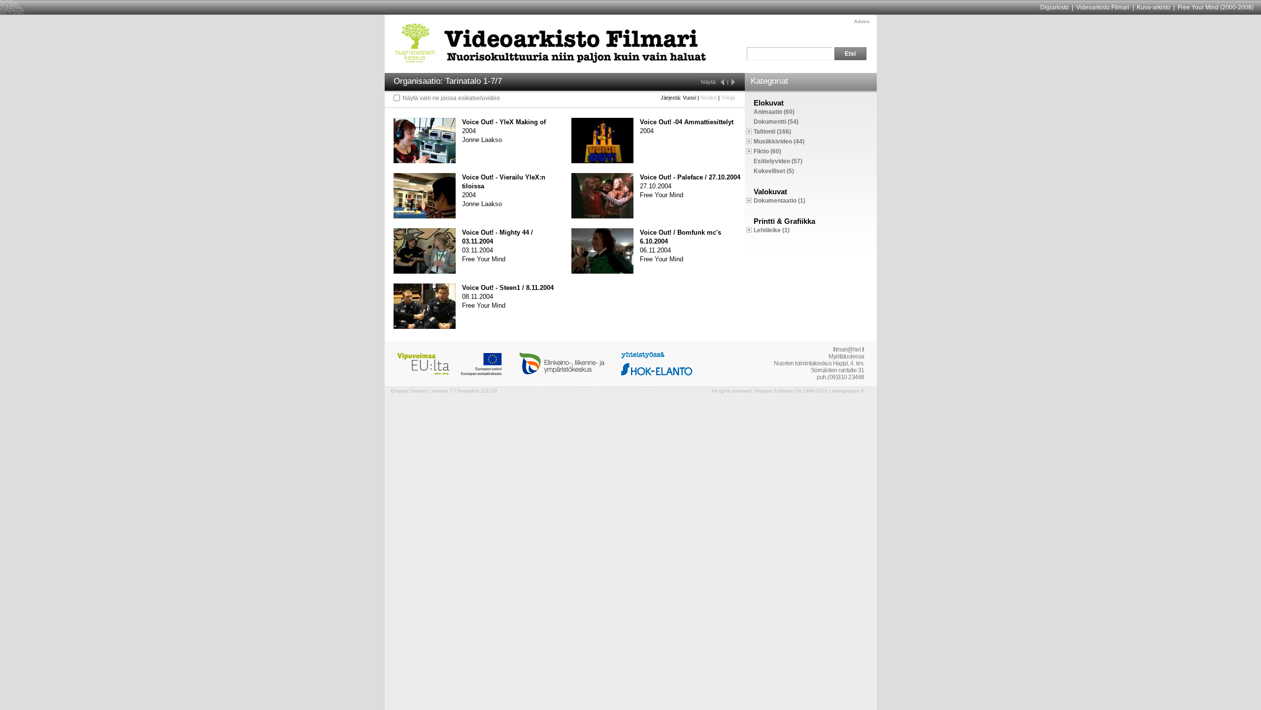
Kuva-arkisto (1153, 7)
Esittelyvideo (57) (778, 161)
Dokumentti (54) (776, 121)
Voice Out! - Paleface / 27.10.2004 (690, 177)
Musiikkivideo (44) (779, 141)
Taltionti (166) (772, 131)
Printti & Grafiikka (784, 221)
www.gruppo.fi (847, 390)
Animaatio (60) (774, 111)
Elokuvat (769, 103)
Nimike (708, 98)
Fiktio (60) (767, 151)
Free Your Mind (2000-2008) (1216, 7)
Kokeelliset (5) (774, 171)
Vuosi (689, 98)
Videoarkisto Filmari (1102, 7)
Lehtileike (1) (772, 230)
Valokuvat (770, 191)
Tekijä (728, 98)
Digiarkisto (1054, 7)
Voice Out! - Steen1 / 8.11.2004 (508, 287)
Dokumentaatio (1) (779, 200)
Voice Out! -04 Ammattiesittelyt (686, 122)
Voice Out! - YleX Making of (504, 122)
